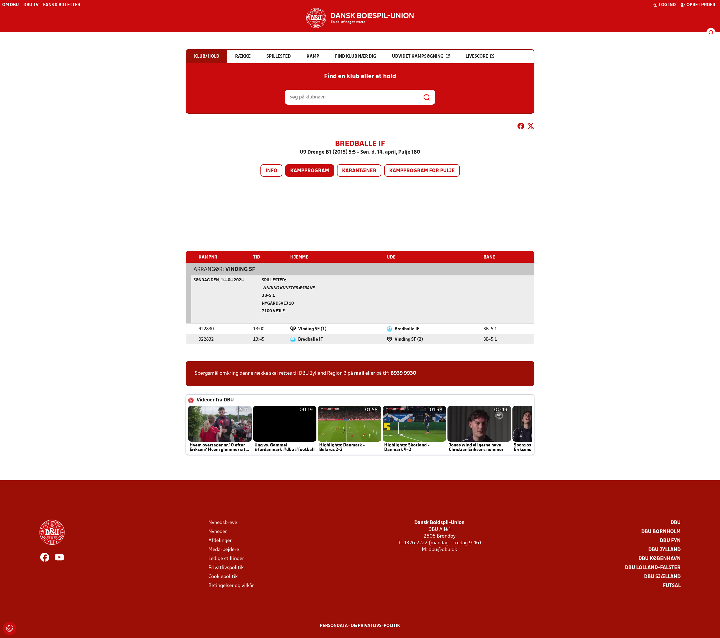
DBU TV (31, 5)
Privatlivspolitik (226, 567)
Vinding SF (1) (312, 329)
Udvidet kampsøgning (418, 57)
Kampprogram (309, 171)
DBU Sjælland (662, 576)
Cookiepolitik (223, 576)
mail (359, 373)
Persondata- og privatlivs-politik (360, 626)
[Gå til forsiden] (360, 18)
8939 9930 (403, 373)
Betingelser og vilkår (231, 585)
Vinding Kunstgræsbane (288, 288)
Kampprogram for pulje (422, 171)
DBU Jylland (664, 549)
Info (271, 171)
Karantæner (359, 171)
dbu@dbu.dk (443, 549)
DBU (675, 522)
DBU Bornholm (661, 531)
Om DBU (10, 5)
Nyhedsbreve (222, 522)
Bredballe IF (407, 329)
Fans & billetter (61, 5)
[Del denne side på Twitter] (530, 127)
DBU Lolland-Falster (653, 567)
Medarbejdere (223, 549)
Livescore (476, 57)
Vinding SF (240, 269)
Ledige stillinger (226, 558)
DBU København (659, 558)
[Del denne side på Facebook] (521, 127)
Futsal (672, 585)
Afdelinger (220, 540)
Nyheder (217, 531)
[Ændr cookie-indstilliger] (9, 628)
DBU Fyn (670, 540)
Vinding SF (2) (409, 340)
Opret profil (701, 5)
